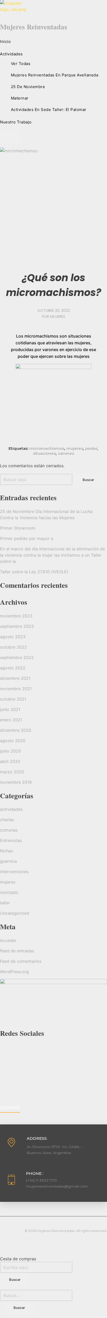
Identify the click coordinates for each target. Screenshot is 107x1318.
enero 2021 (11, 719)
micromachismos (46, 448)
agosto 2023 (12, 636)
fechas (6, 850)
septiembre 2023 (17, 626)
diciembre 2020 (15, 730)
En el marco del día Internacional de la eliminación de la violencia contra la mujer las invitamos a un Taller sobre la (52, 555)
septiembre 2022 (17, 657)
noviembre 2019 (16, 782)
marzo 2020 (12, 771)
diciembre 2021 (15, 678)
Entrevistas (11, 840)
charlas (7, 819)
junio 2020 (10, 751)
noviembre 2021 (16, 688)
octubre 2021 (13, 699)
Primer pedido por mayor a (26, 538)
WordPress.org (14, 971)
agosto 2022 (12, 667)
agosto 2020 (12, 740)
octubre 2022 (13, 647)
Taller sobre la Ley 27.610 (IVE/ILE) (34, 571)
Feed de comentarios (20, 961)
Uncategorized (14, 913)
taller (5, 902)
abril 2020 (10, 761)
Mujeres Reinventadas (33, 27)
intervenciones (14, 871)
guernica (8, 861)
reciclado (9, 892)
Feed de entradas (17, 950)
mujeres (57, 316)
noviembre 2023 (16, 615)
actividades (11, 809)
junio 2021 (10, 709)
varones (66, 453)
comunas (9, 830)
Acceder (8, 940)
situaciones (44, 453)
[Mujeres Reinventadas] (53, 9)
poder (91, 448)
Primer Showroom (17, 528)
